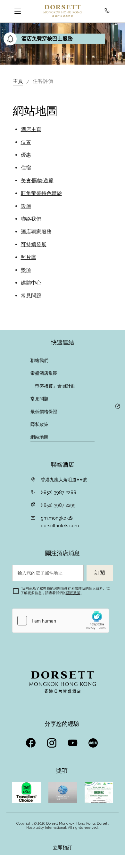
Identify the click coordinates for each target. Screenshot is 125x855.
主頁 (18, 81)
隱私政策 (39, 424)
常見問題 (31, 296)
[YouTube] (73, 741)
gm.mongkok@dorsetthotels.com (60, 521)
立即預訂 (62, 848)
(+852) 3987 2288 (58, 492)
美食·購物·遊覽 (37, 180)
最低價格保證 (43, 411)
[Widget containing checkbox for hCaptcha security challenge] (60, 620)
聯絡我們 (31, 219)
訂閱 (100, 573)
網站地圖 (39, 437)
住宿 (26, 168)
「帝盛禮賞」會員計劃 (52, 385)
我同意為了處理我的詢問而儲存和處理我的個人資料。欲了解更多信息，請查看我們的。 (65, 590)
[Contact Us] (108, 11)
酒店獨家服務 (36, 232)
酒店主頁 (31, 129)
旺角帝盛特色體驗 (41, 193)
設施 (26, 206)
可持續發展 (33, 244)
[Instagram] (52, 741)
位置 (26, 142)
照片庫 (28, 257)
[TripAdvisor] (26, 792)
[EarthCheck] (62, 792)
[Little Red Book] (94, 741)
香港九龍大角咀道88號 (64, 479)
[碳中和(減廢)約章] (99, 792)
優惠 (26, 155)
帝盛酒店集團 (43, 373)
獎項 (26, 270)
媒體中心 (31, 283)
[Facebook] (31, 741)
